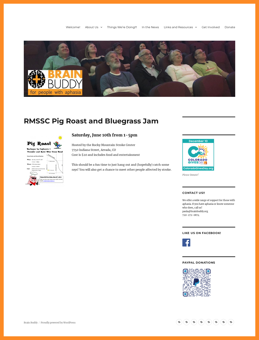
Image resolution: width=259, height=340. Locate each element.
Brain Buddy (31, 322)
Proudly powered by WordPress (58, 322)
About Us (91, 27)
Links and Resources (178, 27)
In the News (150, 27)
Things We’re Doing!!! (122, 27)
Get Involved (211, 27)
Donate (230, 27)
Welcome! (73, 27)
